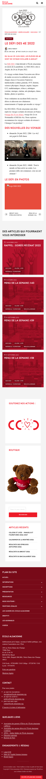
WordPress (40, 769)
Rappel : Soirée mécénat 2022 (22, 245)
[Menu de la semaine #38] (23, 369)
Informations (7, 582)
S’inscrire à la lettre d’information (13, 707)
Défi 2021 (11, 64)
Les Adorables (8, 621)
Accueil (5, 577)
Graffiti (5, 616)
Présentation (7, 592)
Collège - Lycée (19, 268)
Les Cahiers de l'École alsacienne (16, 611)
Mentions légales (9, 606)
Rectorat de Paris (9, 738)
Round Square (8, 757)
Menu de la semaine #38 (19, 358)
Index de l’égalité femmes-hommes (15, 754)
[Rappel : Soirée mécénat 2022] (23, 257)
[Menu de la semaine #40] (23, 294)
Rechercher (23, 515)
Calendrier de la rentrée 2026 (21, 540)
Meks (30, 771)
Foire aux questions (8, 669)
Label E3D (7, 752)
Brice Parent (12, 49)
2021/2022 (9, 38)
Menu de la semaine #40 (19, 283)
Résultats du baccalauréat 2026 (22, 556)
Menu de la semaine (29, 309)
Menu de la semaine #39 (19, 320)
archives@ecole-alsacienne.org (14, 699)
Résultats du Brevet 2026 (19, 552)
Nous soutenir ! (8, 601)
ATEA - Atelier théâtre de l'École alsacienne (18, 733)
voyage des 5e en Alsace (14, 114)
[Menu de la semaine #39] (23, 332)
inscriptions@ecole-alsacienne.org (15, 694)
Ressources (7, 596)
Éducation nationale (10, 735)
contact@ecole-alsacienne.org (13, 704)
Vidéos (5, 625)
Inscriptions (7, 587)
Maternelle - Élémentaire (13, 271)
